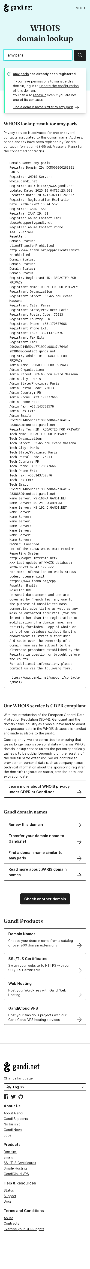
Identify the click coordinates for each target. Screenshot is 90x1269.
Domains (10, 1152)
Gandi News (13, 1130)
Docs (8, 1201)
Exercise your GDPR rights (24, 1229)
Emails (8, 1157)
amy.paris (21, 74)
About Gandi (13, 1113)
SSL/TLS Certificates (20, 1163)
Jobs (7, 1135)
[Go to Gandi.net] (18, 8)
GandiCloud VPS (16, 1174)
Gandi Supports (16, 1119)
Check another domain (45, 899)
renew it (39, 95)
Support (10, 1196)
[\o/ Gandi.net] (45, 1067)
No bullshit (12, 1124)
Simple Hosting (15, 1168)
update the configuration (59, 86)
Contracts (11, 1223)
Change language (18, 1078)
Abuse (8, 1218)
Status (9, 1190)
